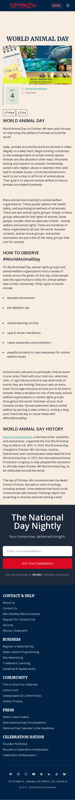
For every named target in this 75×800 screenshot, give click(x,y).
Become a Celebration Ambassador (26, 749)
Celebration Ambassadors (20, 755)
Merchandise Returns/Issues (21, 614)
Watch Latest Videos (16, 717)
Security (8, 625)
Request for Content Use (19, 619)
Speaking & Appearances (19, 669)
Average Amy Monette (36, 88)
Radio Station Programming (21, 652)
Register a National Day (18, 646)
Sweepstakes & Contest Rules (22, 696)
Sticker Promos (13, 701)
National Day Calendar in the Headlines (28, 728)
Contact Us (10, 608)
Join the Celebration (37, 563)
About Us (9, 603)
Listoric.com (10, 690)
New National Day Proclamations (24, 722)
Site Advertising (13, 657)
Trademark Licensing (17, 663)
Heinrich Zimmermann (17, 437)
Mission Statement (15, 631)
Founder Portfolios (15, 744)
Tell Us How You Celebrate (20, 684)
